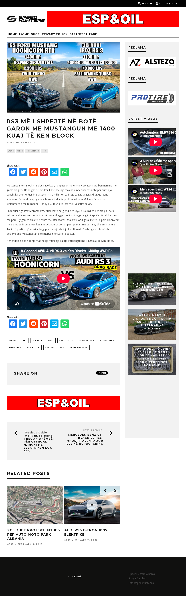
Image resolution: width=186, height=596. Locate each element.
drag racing (86, 340)
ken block (33, 347)
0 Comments (33, 151)
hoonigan (15, 347)
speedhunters (79, 347)
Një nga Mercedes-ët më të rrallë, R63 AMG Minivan (152, 287)
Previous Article (36, 432)
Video (20, 151)
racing (49, 347)
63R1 (9, 142)
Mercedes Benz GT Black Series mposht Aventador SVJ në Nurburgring (84, 439)
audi (51, 340)
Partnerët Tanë (83, 34)
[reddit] (33, 173)
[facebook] (13, 173)
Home (12, 34)
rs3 (62, 347)
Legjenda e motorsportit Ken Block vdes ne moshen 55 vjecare (35, 534)
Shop (35, 34)
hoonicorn (107, 340)
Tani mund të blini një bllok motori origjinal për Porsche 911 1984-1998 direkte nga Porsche (152, 357)
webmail (76, 576)
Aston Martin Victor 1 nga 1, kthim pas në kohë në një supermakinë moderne (152, 322)
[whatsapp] (64, 173)
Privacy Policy (54, 34)
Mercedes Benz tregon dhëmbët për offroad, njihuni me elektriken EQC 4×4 (39, 443)
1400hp (13, 340)
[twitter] (23, 173)
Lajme (24, 34)
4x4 (25, 340)
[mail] (54, 173)
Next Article (92, 430)
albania (37, 340)
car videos (66, 340)
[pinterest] (44, 173)
